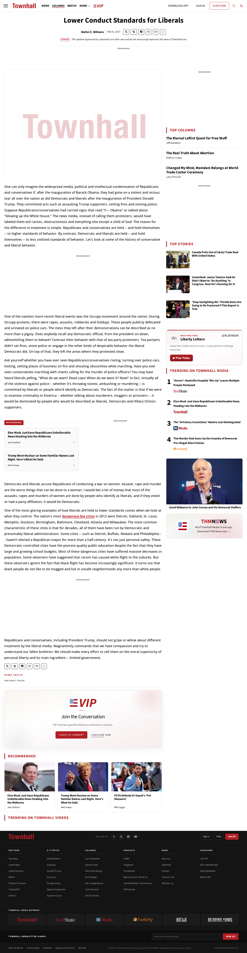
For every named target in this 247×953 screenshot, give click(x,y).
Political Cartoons (17, 883)
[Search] (234, 6)
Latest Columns (15, 871)
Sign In (206, 836)
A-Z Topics (53, 850)
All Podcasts (129, 889)
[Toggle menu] (5, 5)
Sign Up (230, 936)
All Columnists (92, 895)
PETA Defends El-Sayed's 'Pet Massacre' (132, 797)
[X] (114, 837)
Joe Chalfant (13, 807)
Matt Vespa (66, 807)
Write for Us (167, 883)
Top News (13, 858)
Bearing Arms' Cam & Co (136, 877)
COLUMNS (58, 6)
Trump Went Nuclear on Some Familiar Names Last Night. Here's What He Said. (82, 799)
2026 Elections (53, 858)
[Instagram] (121, 837)
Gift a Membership (209, 864)
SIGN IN (200, 6)
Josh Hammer (92, 889)
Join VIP (232, 836)
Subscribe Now (101, 735)
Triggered (128, 864)
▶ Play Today (181, 358)
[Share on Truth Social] (134, 32)
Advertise (166, 864)
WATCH (71, 6)
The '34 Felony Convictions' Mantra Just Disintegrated (206, 422)
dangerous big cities (78, 516)
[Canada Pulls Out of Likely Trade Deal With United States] (178, 259)
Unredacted (129, 871)
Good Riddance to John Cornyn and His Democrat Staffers (205, 507)
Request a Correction (65, 948)
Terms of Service (15, 948)
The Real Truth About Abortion (190, 153)
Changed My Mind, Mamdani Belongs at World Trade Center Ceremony (202, 170)
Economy (51, 877)
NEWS (45, 6)
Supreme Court (54, 895)
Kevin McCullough (94, 871)
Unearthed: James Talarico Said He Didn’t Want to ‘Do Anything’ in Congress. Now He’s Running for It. (214, 281)
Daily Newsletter (208, 871)
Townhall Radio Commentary (138, 883)
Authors (12, 895)
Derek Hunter (91, 864)
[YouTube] (136, 837)
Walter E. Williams (92, 32)
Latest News (14, 864)
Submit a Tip (168, 877)
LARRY (126, 858)
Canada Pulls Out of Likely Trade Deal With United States (215, 254)
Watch (11, 877)
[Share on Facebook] (141, 32)
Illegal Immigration (56, 889)
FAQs (218, 836)
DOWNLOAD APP (178, 6)
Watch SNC (205, 877)
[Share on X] (126, 32)
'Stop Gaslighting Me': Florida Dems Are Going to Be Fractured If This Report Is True (216, 305)
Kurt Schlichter (92, 858)
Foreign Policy (54, 883)
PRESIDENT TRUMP (14, 680)
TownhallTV (14, 889)
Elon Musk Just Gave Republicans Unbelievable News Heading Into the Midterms (28, 799)
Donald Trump (54, 871)
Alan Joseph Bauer (94, 883)
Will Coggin (119, 807)
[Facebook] (128, 837)
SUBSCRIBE (219, 6)
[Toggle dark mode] (241, 6)
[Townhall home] (21, 836)
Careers (165, 871)
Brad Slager (91, 877)
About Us (166, 858)
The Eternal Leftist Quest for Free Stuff (196, 138)
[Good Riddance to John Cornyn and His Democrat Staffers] (204, 481)
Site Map (82, 948)
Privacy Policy (33, 948)
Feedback (47, 948)
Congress (51, 864)
